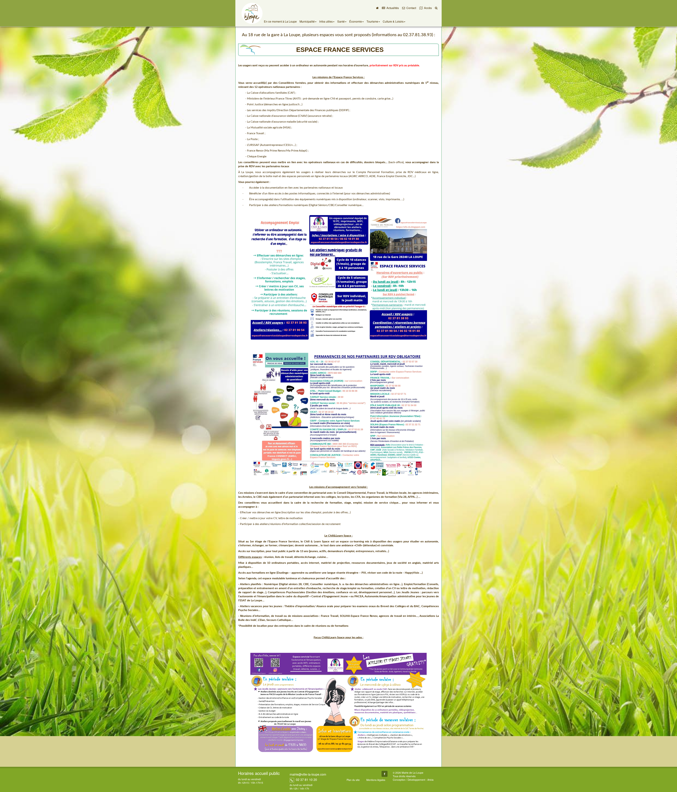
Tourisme (372, 21)
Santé (341, 21)
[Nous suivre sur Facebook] (385, 774)
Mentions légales (375, 780)
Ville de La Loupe (252, 13)
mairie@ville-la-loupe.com (308, 774)
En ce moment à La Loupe (280, 21)
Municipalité (307, 21)
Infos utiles (326, 21)
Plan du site (353, 780)
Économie (355, 21)
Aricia (430, 779)
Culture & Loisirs (393, 21)
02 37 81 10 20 (306, 779)
